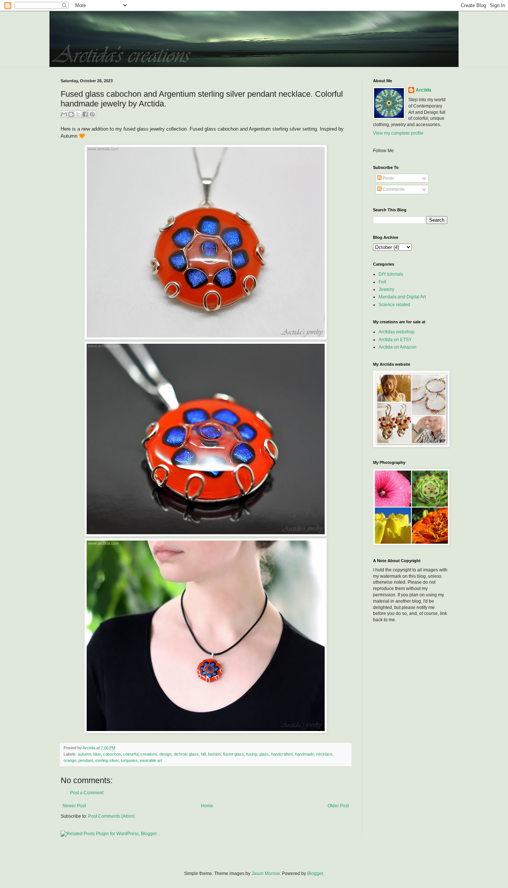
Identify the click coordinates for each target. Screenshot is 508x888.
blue (97, 754)
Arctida (423, 90)
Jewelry (386, 289)
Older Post (338, 805)
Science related (394, 304)
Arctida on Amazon (398, 347)
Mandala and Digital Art (402, 296)
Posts (388, 178)
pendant (85, 760)
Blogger (315, 873)
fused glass (233, 754)
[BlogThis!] (71, 114)
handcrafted (282, 754)
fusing (251, 754)
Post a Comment (86, 792)
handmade (304, 754)
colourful (130, 754)
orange (70, 760)
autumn (84, 754)
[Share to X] (78, 114)
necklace (324, 754)
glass (264, 754)
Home (207, 805)
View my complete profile (398, 133)
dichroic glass (186, 754)
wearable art (151, 760)
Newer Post (74, 805)
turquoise (129, 760)
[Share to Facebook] (85, 114)
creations (149, 754)
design (165, 754)
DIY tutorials (391, 274)
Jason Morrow (265, 873)
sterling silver (107, 760)
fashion (214, 754)
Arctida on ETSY (395, 339)
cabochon (112, 754)
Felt (382, 282)
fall (203, 754)
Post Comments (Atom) (111, 816)
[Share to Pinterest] (92, 114)
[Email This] (64, 114)
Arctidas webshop (397, 331)
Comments (393, 189)
